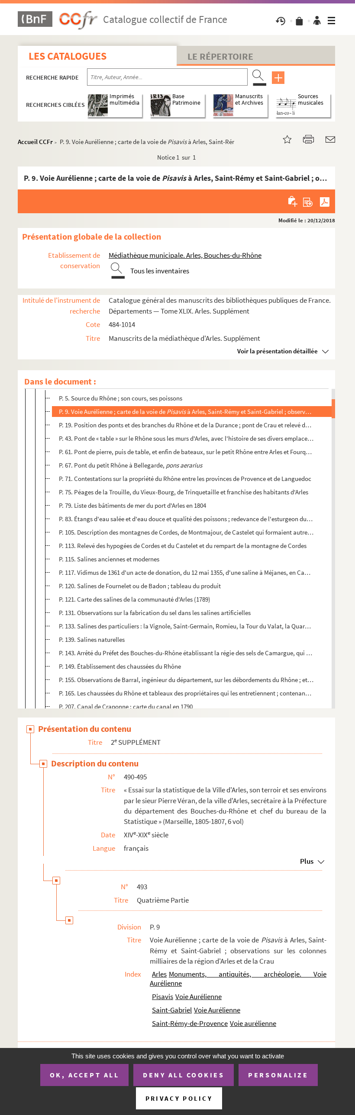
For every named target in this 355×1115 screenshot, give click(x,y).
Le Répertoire (220, 56)
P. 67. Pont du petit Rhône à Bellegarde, (130, 465)
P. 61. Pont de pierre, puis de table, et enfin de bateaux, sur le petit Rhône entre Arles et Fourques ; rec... (186, 452)
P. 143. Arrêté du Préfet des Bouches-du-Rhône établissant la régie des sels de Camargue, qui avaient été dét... (186, 653)
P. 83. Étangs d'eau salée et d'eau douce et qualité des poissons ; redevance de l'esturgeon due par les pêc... (186, 519)
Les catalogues (67, 56)
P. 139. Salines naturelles (92, 639)
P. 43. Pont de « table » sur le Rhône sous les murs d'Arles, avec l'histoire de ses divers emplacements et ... (186, 438)
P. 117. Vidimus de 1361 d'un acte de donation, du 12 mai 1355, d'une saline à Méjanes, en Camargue (186, 572)
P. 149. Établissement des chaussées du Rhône (120, 666)
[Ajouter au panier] (293, 201)
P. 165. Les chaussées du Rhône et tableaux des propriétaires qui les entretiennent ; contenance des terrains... (186, 693)
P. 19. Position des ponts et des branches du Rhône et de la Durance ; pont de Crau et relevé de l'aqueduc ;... (186, 425)
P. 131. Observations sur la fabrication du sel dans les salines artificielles (155, 613)
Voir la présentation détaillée (277, 351)
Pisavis (162, 996)
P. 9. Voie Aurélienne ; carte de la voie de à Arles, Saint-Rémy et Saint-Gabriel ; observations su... (186, 411)
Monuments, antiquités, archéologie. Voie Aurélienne (238, 978)
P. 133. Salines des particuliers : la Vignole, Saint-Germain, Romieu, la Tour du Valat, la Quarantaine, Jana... (186, 626)
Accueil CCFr (35, 142)
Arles (159, 974)
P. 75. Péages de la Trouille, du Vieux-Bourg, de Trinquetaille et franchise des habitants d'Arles (183, 492)
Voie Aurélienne (198, 996)
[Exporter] (308, 201)
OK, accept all (84, 1074)
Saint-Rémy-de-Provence (190, 1023)
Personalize (278, 1074)
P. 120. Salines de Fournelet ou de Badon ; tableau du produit (140, 586)
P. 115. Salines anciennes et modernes (109, 559)
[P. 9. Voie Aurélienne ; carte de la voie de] (281, 139)
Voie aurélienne (253, 1023)
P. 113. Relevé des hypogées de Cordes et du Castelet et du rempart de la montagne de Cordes (183, 545)
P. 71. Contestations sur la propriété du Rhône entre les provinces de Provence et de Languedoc (185, 478)
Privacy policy (179, 1098)
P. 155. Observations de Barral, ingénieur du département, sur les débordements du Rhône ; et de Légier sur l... (186, 680)
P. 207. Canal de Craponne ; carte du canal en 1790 (126, 706)
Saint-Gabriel (172, 1010)
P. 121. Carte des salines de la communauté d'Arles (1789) (134, 599)
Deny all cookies (183, 1074)
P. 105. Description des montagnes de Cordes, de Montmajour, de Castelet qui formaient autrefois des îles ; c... (186, 532)
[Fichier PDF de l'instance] (324, 201)
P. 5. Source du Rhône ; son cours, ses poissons (120, 398)
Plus (306, 861)
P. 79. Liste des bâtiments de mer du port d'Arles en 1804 (132, 505)
